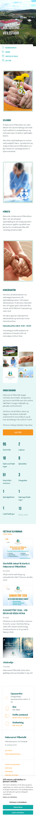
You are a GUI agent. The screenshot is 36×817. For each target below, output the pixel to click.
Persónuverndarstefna (12, 764)
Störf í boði (8, 768)
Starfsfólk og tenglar (11, 56)
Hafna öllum (18, 807)
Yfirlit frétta (7, 534)
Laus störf (8, 60)
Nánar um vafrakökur (10, 797)
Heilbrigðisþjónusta (10, 48)
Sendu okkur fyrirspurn (21, 717)
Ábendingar (9, 771)
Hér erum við (17, 725)
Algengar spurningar (11, 775)
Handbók (7, 52)
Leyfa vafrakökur (18, 812)
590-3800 (8, 750)
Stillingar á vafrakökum (18, 802)
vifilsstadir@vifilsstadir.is (13, 754)
